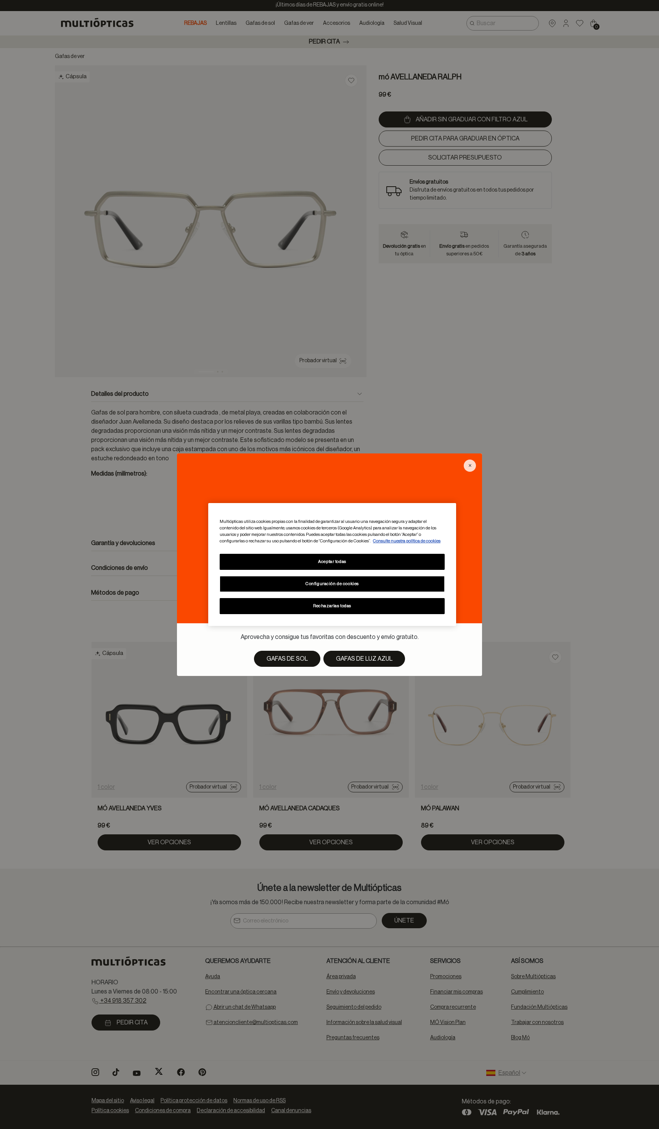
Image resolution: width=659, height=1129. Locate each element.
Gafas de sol (287, 659)
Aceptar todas (332, 562)
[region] (332, 564)
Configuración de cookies (332, 584)
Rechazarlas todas (332, 606)
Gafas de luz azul (364, 659)
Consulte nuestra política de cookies (406, 541)
